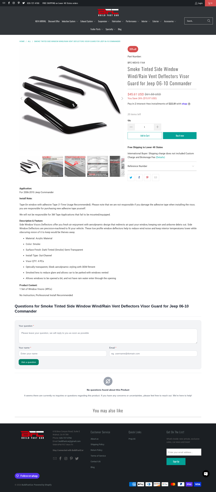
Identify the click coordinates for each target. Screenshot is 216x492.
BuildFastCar (27, 485)
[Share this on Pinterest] (147, 177)
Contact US (96, 461)
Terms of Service (98, 456)
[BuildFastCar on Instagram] (13, 3)
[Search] (209, 20)
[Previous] (21, 98)
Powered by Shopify (43, 485)
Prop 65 (132, 439)
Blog (93, 467)
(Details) (160, 157)
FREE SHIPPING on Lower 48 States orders (60, 3)
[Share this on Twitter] (131, 177)
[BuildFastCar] (108, 12)
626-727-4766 (33, 3)
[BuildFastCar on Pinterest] (18, 3)
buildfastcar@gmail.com (69, 441)
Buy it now (180, 135)
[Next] (122, 98)
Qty (129, 120)
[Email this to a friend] (155, 177)
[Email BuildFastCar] (3, 3)
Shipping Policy (97, 444)
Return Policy (96, 450)
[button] (70, 21)
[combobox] (198, 20)
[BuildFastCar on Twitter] (23, 3)
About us (95, 439)
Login (200, 3)
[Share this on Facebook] (139, 177)
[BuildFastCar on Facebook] (8, 3)
